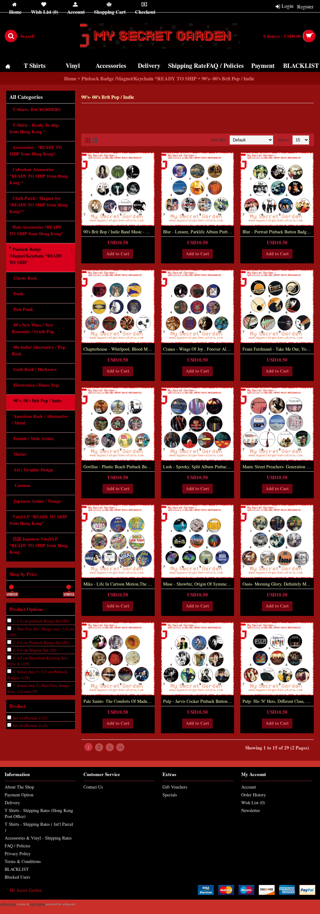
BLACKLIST (17, 869)
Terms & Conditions (23, 861)
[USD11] (68, 587)
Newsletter (250, 810)
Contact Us (93, 787)
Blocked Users (17, 877)
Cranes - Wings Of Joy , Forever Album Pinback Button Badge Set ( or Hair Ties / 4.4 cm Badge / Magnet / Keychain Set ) (198, 349)
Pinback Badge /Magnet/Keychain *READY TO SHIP (139, 78)
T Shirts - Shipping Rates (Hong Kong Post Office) (39, 813)
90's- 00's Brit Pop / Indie (228, 78)
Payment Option (19, 795)
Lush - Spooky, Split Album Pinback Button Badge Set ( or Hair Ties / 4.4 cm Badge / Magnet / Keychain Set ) (198, 467)
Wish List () (253, 802)
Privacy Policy (18, 853)
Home (70, 78)
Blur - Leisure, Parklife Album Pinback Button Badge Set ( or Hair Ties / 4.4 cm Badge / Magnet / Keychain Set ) (198, 232)
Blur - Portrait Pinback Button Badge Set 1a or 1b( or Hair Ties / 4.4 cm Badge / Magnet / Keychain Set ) (278, 232)
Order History (253, 795)
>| (120, 747)
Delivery (12, 802)
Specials (169, 795)
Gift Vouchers (174, 787)
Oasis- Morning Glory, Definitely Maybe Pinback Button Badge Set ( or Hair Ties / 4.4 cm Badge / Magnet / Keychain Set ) (278, 584)
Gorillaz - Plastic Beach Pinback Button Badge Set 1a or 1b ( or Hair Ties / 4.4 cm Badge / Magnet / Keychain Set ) (119, 467)
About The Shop (19, 787)
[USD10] (11, 587)
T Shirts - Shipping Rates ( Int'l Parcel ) (39, 827)
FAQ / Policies (17, 846)
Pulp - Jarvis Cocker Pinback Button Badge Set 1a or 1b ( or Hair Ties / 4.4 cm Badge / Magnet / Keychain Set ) (198, 701)
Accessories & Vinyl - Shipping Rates (38, 838)
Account (248, 787)
